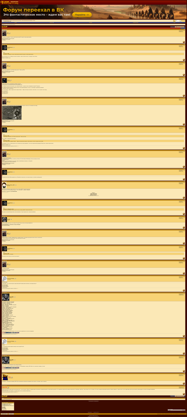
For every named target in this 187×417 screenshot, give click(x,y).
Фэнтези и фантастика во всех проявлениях (27, 20)
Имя (174, 20)
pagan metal (7, 399)
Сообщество (51, 22)
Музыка (34, 20)
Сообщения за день (135, 22)
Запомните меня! (183, 20)
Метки (3, 398)
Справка (15, 22)
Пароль (174, 21)
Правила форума (4, 409)
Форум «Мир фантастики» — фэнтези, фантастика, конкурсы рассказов (12, 20)
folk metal (4, 399)
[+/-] (182, 31)
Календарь (90, 22)
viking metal (10, 399)
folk (2, 399)
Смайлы (3, 407)
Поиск (174, 22)
